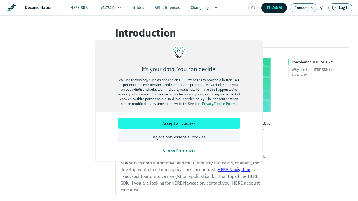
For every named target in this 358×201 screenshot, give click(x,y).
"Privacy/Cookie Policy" (218, 103)
